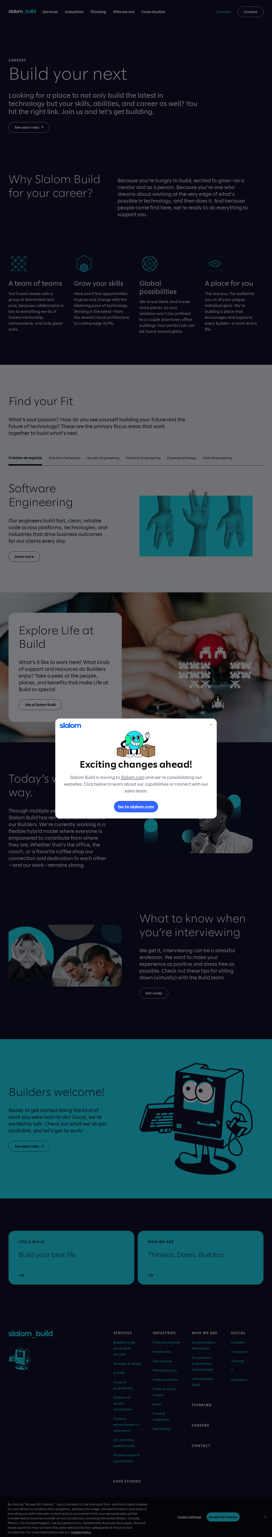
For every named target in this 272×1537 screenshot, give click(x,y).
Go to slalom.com (136, 806)
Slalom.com (133, 777)
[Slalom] (70, 725)
